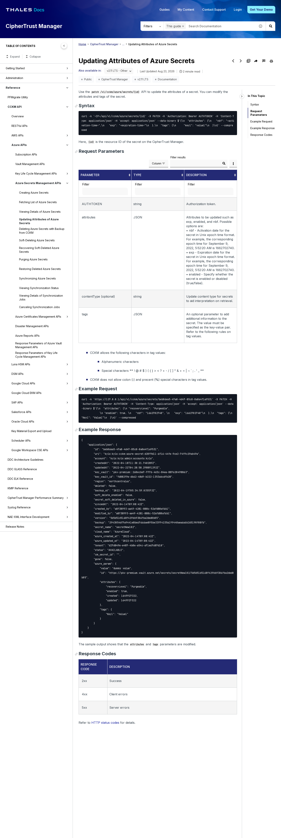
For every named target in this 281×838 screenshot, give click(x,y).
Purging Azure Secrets (33, 259)
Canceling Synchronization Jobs (39, 307)
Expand (15, 56)
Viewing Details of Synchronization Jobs (41, 297)
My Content (186, 9)
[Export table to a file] (233, 163)
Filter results (178, 157)
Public (88, 79)
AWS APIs (17, 135)
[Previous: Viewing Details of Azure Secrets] (233, 61)
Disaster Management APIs (32, 326)
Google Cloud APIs (23, 383)
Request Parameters (258, 112)
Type (137, 175)
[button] (183, 26)
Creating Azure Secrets (34, 192)
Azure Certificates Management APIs (38, 316)
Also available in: (90, 70)
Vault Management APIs (30, 164)
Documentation (167, 79)
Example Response (262, 128)
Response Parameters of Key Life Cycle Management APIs (36, 354)
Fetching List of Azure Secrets (38, 202)
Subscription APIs (26, 154)
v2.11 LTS (142, 79)
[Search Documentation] (270, 26)
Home (82, 44)
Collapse (35, 56)
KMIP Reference (18, 488)
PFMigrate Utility (18, 97)
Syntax (254, 104)
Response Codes (261, 134)
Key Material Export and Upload (31, 431)
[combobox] (210, 26)
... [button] (123, 44)
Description (196, 175)
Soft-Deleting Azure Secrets (37, 240)
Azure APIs (19, 145)
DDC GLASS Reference (22, 469)
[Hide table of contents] (64, 46)
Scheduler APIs (21, 440)
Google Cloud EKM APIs (26, 392)
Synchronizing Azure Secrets (37, 278)
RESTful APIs (19, 125)
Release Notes (15, 526)
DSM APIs (17, 373)
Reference (13, 87)
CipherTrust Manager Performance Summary (36, 497)
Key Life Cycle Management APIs (36, 173)
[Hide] (242, 96)
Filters (148, 26)
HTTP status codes (105, 722)
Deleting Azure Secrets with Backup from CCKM (41, 230)
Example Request (261, 121)
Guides (164, 9)
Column (156, 163)
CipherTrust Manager (104, 44)
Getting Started (15, 68)
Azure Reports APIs (27, 335)
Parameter (90, 175)
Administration (14, 78)
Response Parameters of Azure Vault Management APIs (38, 345)
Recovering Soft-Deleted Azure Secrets (39, 249)
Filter (85, 184)
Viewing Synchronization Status (39, 288)
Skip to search (46, 4)
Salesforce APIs (21, 412)
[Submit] (223, 163)
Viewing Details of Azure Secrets (40, 211)
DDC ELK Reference (20, 478)
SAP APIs (17, 402)
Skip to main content (17, 4)
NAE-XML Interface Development (28, 516)
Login (238, 9)
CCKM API (15, 106)
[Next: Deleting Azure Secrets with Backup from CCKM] (241, 61)
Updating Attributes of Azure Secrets (39, 221)
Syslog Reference (19, 507)
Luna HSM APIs (20, 364)
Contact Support (214, 9)
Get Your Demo (261, 9)
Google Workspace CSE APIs (29, 450)
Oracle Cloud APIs (22, 421)
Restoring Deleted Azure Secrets (40, 268)
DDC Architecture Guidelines (25, 459)
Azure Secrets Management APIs (38, 183)
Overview (17, 116)
